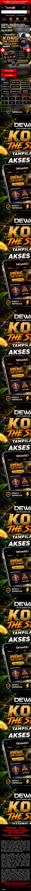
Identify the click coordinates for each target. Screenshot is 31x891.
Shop (2, 7)
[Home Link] (10, 7)
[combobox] (14, 11)
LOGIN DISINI (9, 75)
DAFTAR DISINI (9, 71)
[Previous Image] (2, 50)
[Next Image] (28, 50)
